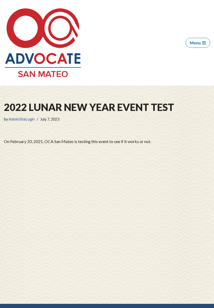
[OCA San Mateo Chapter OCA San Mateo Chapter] (43, 43)
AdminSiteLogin (22, 119)
